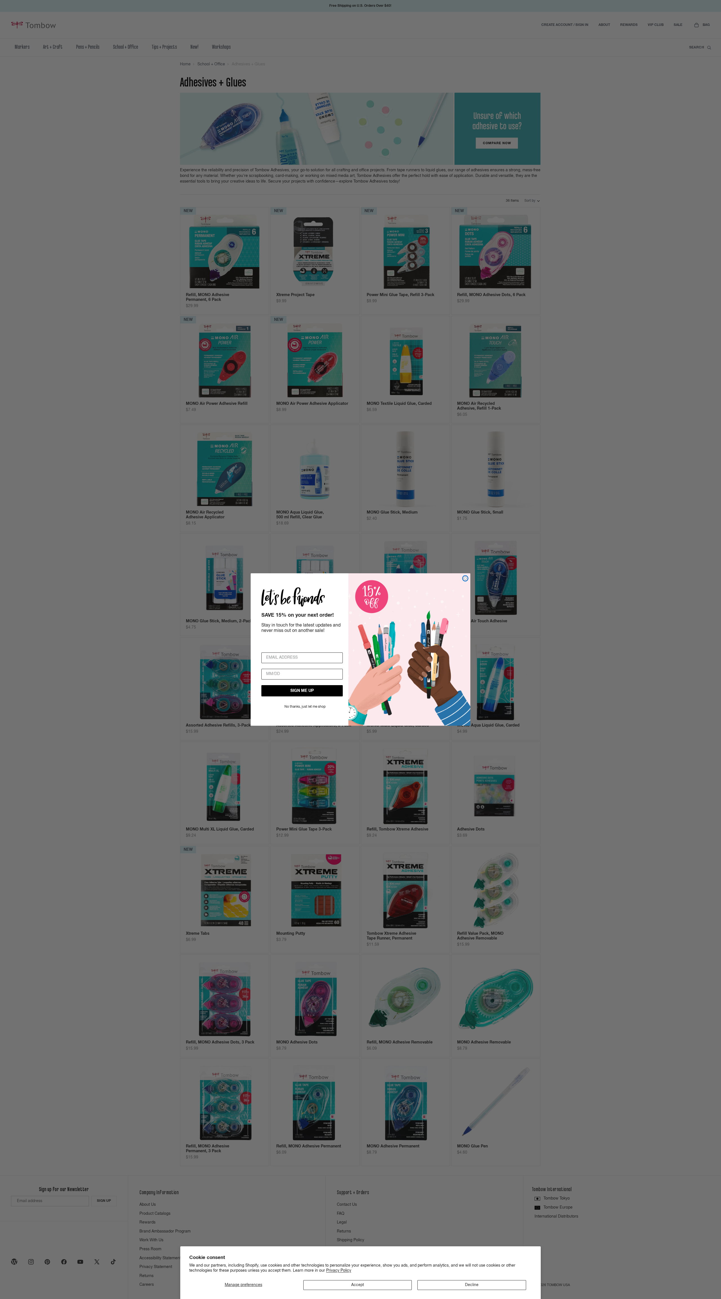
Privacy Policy (338, 1271)
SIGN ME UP (302, 691)
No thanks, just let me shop (305, 707)
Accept (357, 1285)
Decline (472, 1285)
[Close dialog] (465, 578)
